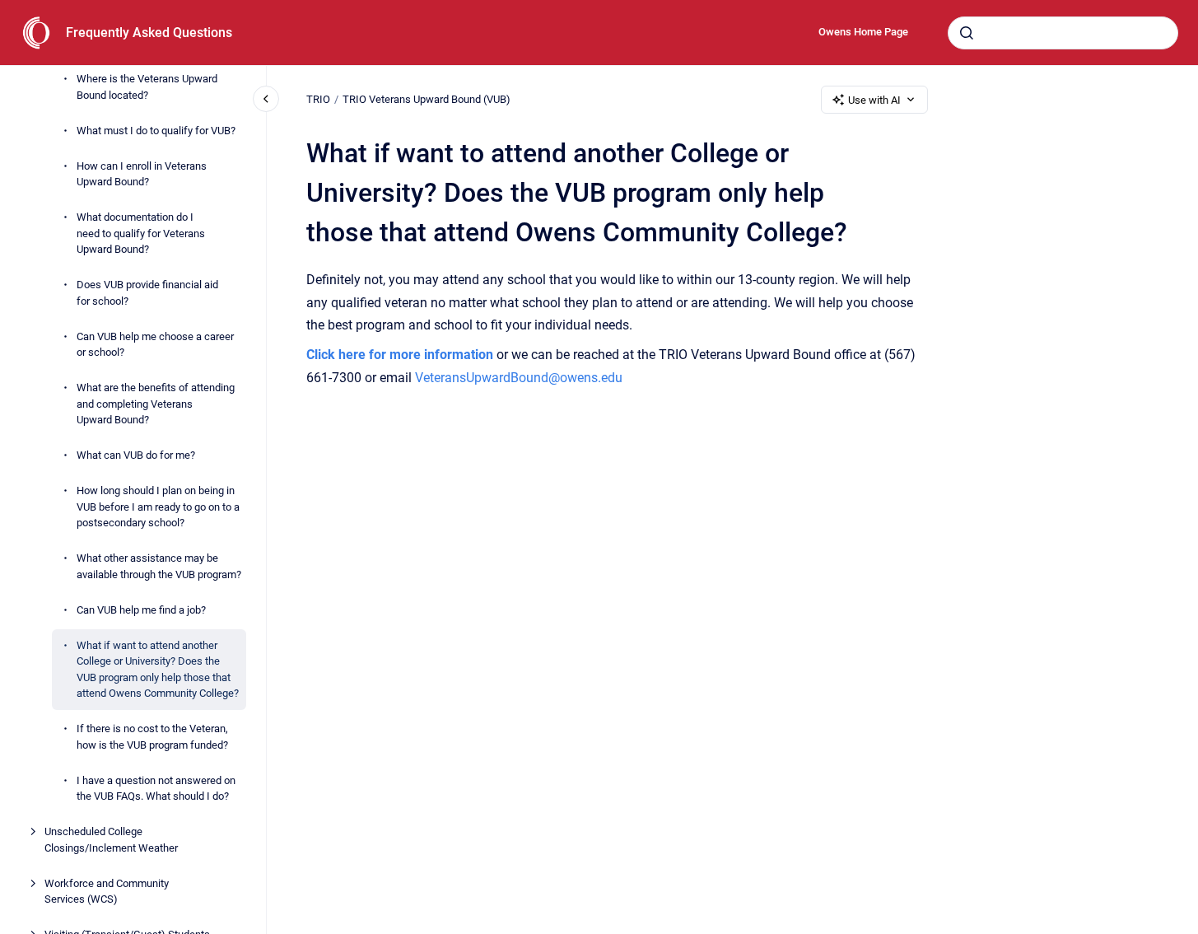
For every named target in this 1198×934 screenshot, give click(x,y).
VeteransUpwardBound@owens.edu (518, 377)
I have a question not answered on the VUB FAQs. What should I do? (156, 788)
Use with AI (874, 100)
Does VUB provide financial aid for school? (147, 292)
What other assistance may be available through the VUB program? (159, 566)
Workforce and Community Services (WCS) (106, 891)
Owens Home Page (863, 32)
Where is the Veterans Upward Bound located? (147, 86)
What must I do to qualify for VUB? (156, 130)
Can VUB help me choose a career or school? (155, 344)
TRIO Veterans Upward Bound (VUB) (426, 99)
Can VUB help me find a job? (141, 610)
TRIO (318, 99)
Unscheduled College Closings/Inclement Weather (111, 839)
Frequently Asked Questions (149, 32)
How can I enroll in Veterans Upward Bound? (142, 174)
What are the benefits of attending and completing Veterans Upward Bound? (156, 403)
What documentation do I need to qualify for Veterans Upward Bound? (141, 233)
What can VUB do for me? (136, 455)
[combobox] (1063, 33)
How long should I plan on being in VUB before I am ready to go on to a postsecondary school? (158, 506)
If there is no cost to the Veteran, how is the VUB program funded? (152, 736)
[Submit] (966, 33)
